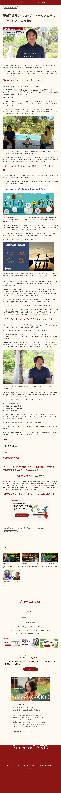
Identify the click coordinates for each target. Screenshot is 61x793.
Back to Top (52, 790)
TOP (38, 2)
